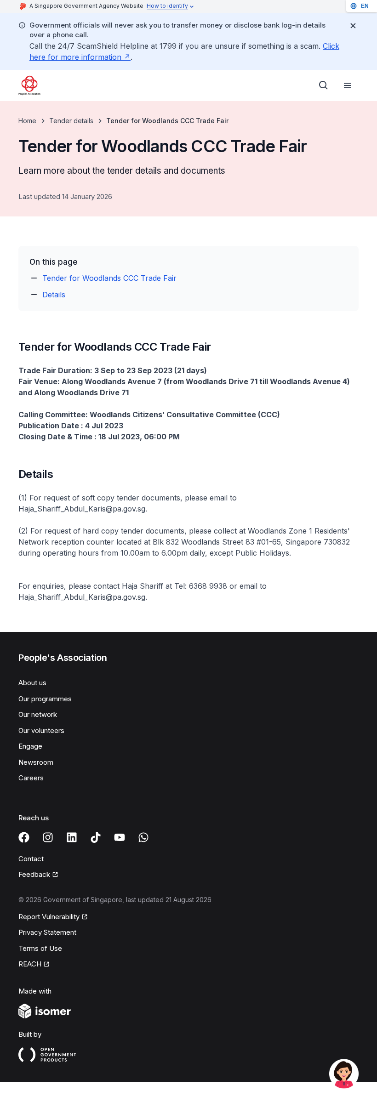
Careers (31, 777)
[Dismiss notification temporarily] (353, 26)
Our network (37, 714)
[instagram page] (47, 837)
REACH (29, 964)
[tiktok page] (95, 837)
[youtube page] (119, 837)
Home (27, 121)
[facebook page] (23, 837)
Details (53, 294)
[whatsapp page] (143, 837)
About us (32, 682)
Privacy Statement (47, 932)
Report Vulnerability (49, 916)
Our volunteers (41, 730)
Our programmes (45, 698)
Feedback (34, 874)
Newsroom (35, 762)
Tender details (71, 121)
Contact (31, 858)
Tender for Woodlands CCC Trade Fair (109, 278)
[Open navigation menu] (348, 85)
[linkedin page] (71, 837)
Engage (30, 746)
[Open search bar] (324, 85)
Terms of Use (40, 948)
